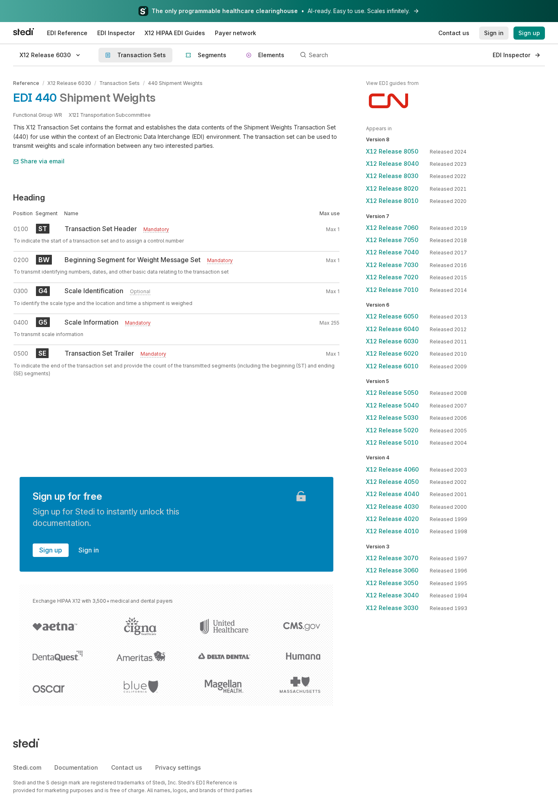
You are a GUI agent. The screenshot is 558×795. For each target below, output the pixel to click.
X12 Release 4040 (392, 493)
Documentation (76, 767)
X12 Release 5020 (392, 430)
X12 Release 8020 (392, 188)
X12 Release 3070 (392, 557)
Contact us (126, 767)
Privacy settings (178, 767)
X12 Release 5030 (392, 417)
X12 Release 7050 (392, 239)
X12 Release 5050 (392, 392)
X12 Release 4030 (392, 506)
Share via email (42, 161)
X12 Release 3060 (392, 570)
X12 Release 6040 (392, 328)
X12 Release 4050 (392, 481)
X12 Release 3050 (392, 582)
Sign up (50, 550)
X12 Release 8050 (392, 151)
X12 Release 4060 (392, 469)
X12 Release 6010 (392, 366)
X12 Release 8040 (392, 163)
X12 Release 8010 (392, 200)
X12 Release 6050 (392, 316)
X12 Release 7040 (392, 252)
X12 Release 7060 (392, 227)
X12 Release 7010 (392, 289)
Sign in (88, 550)
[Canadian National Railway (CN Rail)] (388, 101)
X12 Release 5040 (392, 405)
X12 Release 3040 (392, 595)
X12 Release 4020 (392, 518)
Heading (29, 198)
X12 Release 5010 (392, 442)
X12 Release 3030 (392, 607)
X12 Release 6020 (392, 353)
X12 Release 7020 (392, 277)
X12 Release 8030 (392, 175)
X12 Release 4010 (392, 531)
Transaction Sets (119, 83)
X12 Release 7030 (392, 264)
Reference (26, 83)
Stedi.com (27, 767)
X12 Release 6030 (69, 83)
